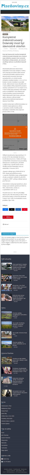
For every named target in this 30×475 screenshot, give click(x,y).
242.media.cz (24, 472)
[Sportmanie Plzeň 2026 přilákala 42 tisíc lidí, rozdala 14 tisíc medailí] (6, 275)
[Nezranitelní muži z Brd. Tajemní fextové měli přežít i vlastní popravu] (6, 390)
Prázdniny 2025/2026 (6, 418)
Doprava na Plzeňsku (7, 50)
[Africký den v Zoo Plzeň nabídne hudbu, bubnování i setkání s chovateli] (6, 284)
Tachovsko (4, 448)
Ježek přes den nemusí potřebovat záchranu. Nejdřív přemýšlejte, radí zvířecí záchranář (19, 298)
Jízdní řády (4, 413)
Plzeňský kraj (15, 50)
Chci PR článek (7, 461)
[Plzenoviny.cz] (3, 12)
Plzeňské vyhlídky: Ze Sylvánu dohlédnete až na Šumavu (19, 344)
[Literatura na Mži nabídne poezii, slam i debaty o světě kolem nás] (6, 358)
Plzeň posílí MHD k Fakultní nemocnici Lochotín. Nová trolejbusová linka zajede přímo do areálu (20, 267)
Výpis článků (19, 470)
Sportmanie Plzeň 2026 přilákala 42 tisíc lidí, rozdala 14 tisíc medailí (20, 277)
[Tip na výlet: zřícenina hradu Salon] (6, 332)
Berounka (21, 48)
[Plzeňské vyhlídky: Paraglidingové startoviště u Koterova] (6, 312)
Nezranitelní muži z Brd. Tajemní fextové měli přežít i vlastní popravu (20, 392)
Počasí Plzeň (4, 411)
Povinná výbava (5, 423)
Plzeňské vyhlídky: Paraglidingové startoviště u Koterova (20, 314)
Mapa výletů (4, 450)
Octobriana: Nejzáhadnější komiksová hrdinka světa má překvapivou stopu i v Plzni (20, 370)
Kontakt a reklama (8, 469)
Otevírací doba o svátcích (7, 421)
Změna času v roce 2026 (7, 416)
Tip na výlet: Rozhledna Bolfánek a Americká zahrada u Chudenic (18, 324)
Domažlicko (4, 445)
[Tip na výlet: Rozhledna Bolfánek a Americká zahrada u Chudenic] (6, 322)
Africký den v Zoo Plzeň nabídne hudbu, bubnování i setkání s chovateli (20, 287)
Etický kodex (24, 469)
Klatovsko (3, 442)
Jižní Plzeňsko (4, 435)
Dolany (25, 48)
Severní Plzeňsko (5, 437)
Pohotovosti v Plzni (6, 406)
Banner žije (6, 459)
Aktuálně (5, 34)
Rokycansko (4, 440)
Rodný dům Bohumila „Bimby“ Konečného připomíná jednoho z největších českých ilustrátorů (18, 381)
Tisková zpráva (13, 48)
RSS (23, 470)
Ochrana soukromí (10, 470)
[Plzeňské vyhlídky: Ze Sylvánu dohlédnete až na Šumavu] (6, 341)
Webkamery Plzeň (6, 408)
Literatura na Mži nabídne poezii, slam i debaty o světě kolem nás (20, 360)
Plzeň (2, 432)
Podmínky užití (16, 469)
